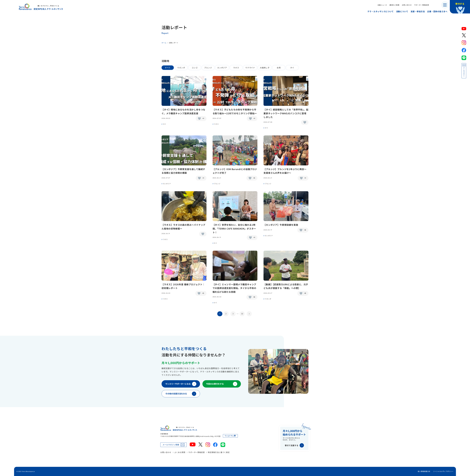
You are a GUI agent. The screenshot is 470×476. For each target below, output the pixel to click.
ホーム (164, 43)
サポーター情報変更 (421, 5)
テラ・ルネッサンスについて (380, 11)
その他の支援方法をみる (176, 393)
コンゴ (194, 67)
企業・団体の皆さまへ (437, 11)
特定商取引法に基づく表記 (219, 452)
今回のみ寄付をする (215, 383)
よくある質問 (179, 452)
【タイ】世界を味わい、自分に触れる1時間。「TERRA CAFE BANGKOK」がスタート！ (234, 228)
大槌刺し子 (265, 67)
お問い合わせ (407, 5)
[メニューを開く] (445, 5)
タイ (292, 67)
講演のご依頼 (394, 5)
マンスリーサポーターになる (178, 383)
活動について (402, 11)
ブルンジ (208, 67)
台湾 (279, 67)
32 (242, 314)
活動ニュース (382, 5)
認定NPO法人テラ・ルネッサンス (178, 428)
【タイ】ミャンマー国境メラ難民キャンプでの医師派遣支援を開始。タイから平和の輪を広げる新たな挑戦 (234, 288)
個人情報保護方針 (424, 471)
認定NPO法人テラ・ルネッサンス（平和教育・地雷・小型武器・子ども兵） (41, 7)
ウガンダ (181, 67)
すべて (167, 67)
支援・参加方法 (418, 11)
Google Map (229, 436)
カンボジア (222, 67)
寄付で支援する (291, 445)
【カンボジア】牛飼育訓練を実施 (281, 224)
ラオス (236, 67)
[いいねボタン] (199, 118)
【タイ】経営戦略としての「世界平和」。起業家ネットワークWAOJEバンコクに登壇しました (286, 113)
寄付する (459, 3)
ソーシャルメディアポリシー (443, 471)
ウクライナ (250, 67)
